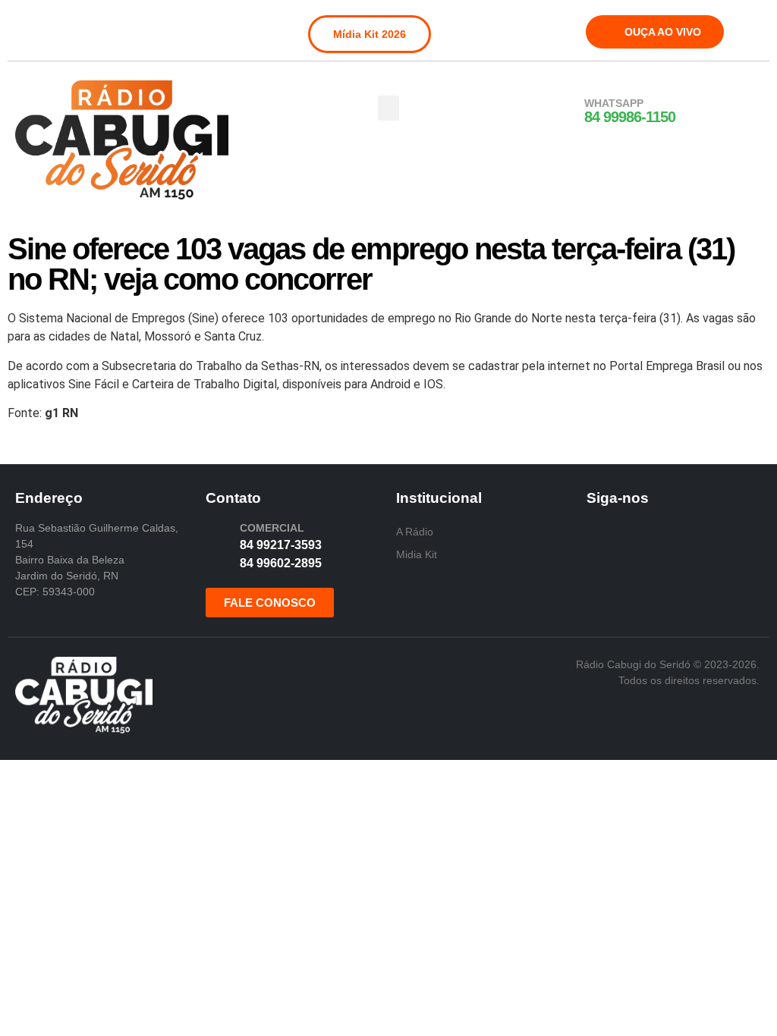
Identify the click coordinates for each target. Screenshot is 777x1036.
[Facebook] (25, 25)
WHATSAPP (613, 103)
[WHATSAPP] (564, 111)
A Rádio (414, 532)
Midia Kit (416, 554)
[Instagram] (50, 25)
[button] (388, 108)
